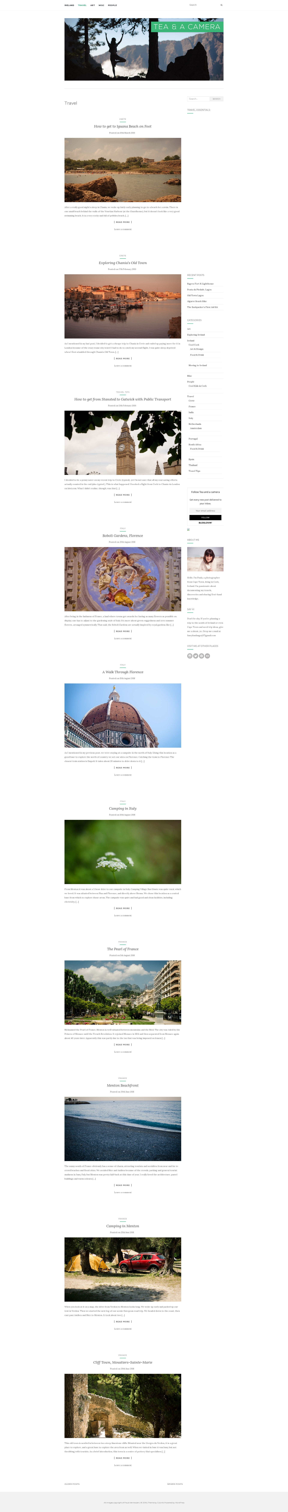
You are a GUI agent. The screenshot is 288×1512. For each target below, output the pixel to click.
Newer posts (175, 1484)
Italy (123, 528)
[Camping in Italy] (122, 852)
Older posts (72, 1484)
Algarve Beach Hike (197, 301)
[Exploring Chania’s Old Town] (122, 306)
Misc (101, 5)
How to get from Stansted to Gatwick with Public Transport (122, 399)
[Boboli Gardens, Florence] (122, 579)
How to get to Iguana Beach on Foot (123, 126)
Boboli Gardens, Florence (123, 535)
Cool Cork (194, 344)
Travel (82, 5)
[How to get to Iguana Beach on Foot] (122, 170)
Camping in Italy (122, 808)
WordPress (179, 1502)
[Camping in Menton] (122, 1269)
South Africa (195, 444)
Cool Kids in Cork (198, 386)
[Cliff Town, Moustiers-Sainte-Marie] (122, 1406)
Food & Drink (197, 355)
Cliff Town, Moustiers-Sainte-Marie (122, 1362)
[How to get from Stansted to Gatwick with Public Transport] (122, 443)
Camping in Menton (122, 1226)
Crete (122, 119)
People (112, 5)
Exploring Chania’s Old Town (123, 262)
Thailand (193, 465)
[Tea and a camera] (144, 49)
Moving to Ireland (198, 365)
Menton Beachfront (123, 1085)
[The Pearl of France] (122, 992)
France (122, 942)
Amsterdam (196, 428)
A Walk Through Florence (122, 672)
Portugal (193, 438)
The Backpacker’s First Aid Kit (202, 307)
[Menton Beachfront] (122, 1129)
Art (92, 5)
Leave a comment (123, 229)
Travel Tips (122, 392)
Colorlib (160, 1502)
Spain (191, 459)
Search (216, 99)
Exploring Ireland (196, 334)
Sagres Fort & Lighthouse (200, 283)
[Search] (221, 5)
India (191, 412)
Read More (123, 222)
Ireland (69, 5)
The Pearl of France (122, 949)
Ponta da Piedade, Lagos (199, 289)
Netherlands (195, 424)
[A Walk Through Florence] (122, 715)
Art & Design (196, 349)
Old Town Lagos (195, 295)
